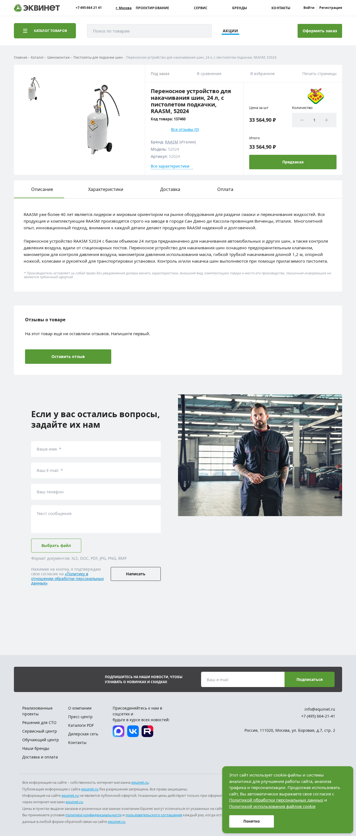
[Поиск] (201, 30)
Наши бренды (35, 748)
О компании (80, 708)
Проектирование (152, 8)
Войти (309, 7)
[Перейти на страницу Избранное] (267, 31)
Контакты (280, 8)
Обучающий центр (40, 739)
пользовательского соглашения (153, 814)
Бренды (239, 8)
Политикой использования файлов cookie (272, 806)
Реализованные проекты (37, 710)
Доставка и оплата (40, 757)
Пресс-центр (80, 716)
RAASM (171, 142)
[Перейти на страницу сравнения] (252, 31)
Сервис (201, 8)
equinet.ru (140, 782)
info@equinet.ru (320, 709)
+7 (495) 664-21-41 (318, 716)
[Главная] (37, 8)
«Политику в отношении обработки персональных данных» (67, 578)
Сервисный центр (39, 731)
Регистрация (330, 7)
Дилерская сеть (83, 734)
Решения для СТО (39, 722)
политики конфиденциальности (93, 814)
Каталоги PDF (81, 725)
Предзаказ (293, 162)
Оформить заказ (320, 30)
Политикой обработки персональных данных (276, 800)
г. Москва (124, 8)
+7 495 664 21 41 (89, 8)
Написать (135, 573)
